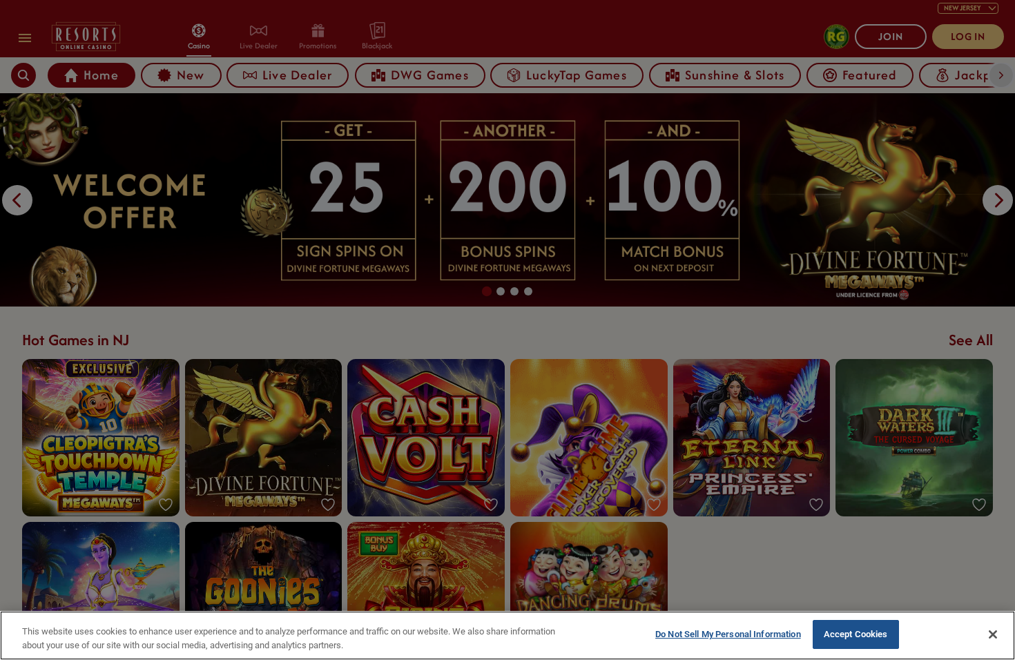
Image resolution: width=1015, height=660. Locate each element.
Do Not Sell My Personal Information (728, 634)
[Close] (993, 634)
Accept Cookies (856, 634)
